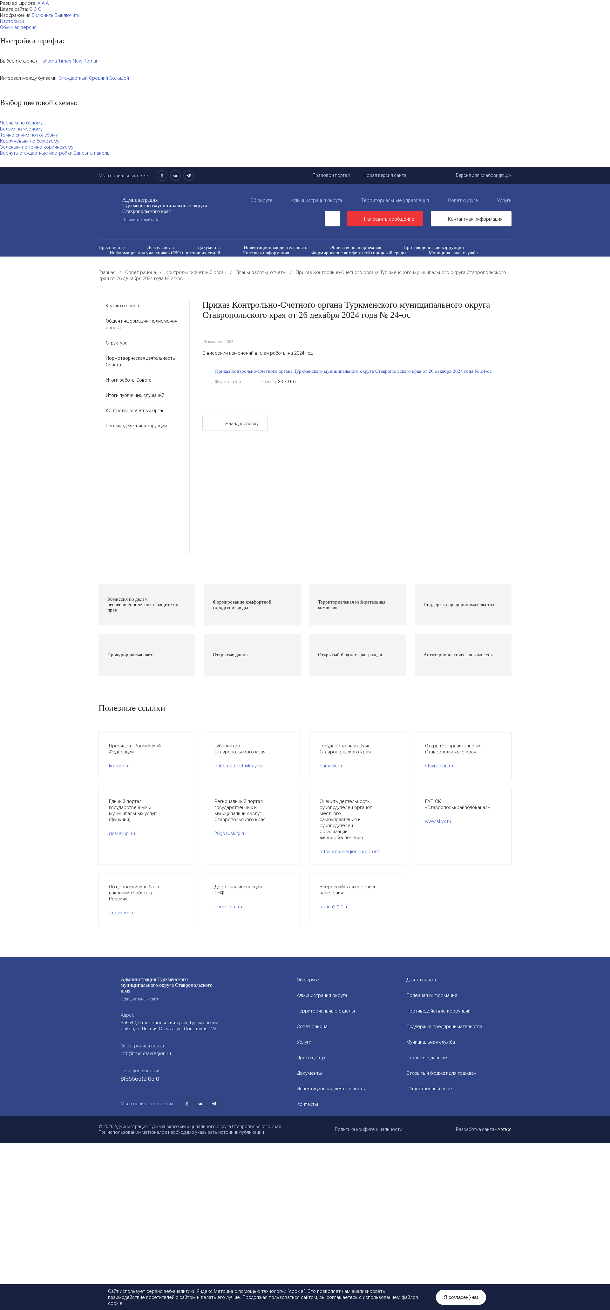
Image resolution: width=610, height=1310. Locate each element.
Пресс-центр (111, 247)
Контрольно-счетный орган (135, 410)
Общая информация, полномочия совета (141, 324)
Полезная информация (265, 252)
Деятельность (161, 247)
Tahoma (48, 61)
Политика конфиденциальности (368, 1129)
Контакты (307, 1104)
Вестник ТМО (332, 263)
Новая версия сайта (384, 175)
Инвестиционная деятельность (275, 247)
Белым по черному (21, 129)
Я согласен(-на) (461, 1297)
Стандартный (73, 78)
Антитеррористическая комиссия (144, 263)
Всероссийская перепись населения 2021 (411, 263)
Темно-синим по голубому (29, 135)
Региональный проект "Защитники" (441, 268)
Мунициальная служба (430, 1042)
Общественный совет (279, 258)
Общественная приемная (355, 247)
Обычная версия (18, 27)
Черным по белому (21, 123)
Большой (119, 78)
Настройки (12, 21)
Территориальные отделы (326, 1011)
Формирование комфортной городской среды (358, 252)
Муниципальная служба (453, 252)
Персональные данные (359, 268)
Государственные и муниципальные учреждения (160, 268)
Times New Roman (78, 61)
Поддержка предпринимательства (444, 1026)
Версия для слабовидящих (484, 175)
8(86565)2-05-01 (141, 1078)
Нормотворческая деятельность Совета (140, 361)
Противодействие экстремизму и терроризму (248, 263)
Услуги (504, 200)
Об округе (261, 200)
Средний (98, 78)
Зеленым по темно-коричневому (36, 147)
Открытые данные (128, 258)
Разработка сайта (475, 1129)
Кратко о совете (123, 306)
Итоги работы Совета (129, 380)
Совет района (312, 1026)
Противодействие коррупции (433, 247)
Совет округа (463, 200)
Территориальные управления (395, 200)
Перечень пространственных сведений (273, 268)
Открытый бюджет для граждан (202, 258)
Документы (209, 247)
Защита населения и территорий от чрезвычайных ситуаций (387, 258)
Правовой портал (331, 175)
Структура (116, 343)
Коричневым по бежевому (29, 141)
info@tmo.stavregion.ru (146, 1053)
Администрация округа (317, 200)
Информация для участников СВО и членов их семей (165, 252)
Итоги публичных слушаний (135, 395)
